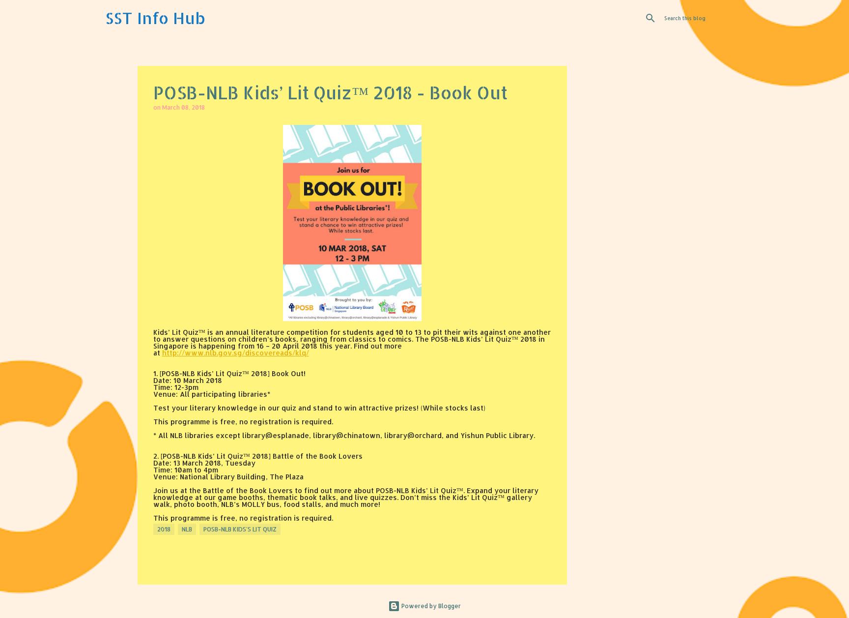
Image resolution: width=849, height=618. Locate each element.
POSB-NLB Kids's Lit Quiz (240, 529)
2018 (163, 529)
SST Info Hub (155, 18)
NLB (187, 529)
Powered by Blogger (430, 606)
